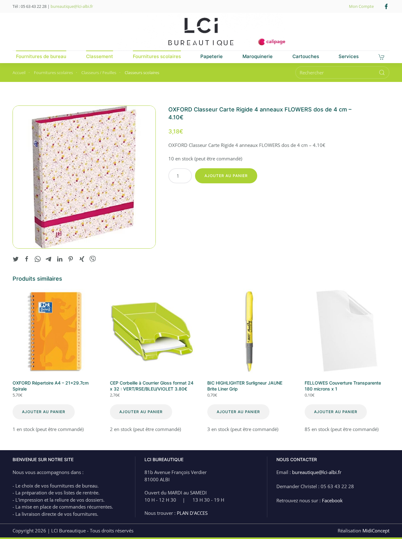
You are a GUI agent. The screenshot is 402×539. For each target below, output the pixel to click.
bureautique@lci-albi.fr (72, 6)
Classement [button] (99, 56)
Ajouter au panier (226, 175)
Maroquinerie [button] (257, 56)
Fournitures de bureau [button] (41, 56)
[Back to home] (201, 32)
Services (349, 56)
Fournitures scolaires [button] (157, 56)
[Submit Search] (381, 72)
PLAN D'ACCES (192, 513)
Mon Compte (361, 6)
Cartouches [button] (305, 56)
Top (387, 524)
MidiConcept (375, 530)
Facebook (332, 500)
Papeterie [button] (211, 56)
